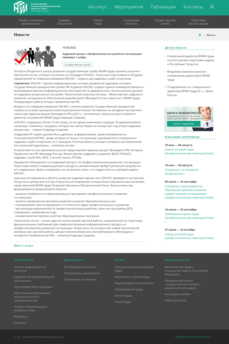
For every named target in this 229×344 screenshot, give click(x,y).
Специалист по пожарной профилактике (181, 172)
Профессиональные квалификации (31, 21)
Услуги (119, 260)
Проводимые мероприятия (82, 273)
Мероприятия (129, 7)
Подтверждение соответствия (133, 283)
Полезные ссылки (177, 260)
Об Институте (23, 260)
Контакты (193, 7)
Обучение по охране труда (132, 277)
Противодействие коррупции (33, 287)
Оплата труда (123, 295)
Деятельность (74, 260)
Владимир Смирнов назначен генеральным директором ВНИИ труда (188, 75)
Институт (97, 7)
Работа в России (175, 300)
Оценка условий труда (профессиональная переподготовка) (189, 153)
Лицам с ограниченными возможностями (30, 308)
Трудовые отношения (64, 21)
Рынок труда (122, 302)
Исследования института (80, 267)
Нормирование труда (128, 289)
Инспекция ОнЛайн (177, 294)
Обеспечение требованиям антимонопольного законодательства (32, 296)
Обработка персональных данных (193, 337)
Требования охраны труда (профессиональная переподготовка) (189, 217)
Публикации (163, 7)
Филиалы (20, 316)
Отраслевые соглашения (80, 279)
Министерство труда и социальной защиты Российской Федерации (186, 270)
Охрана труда (97, 21)
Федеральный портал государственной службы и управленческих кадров (182, 284)
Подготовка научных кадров (198, 21)
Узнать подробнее (183, 123)
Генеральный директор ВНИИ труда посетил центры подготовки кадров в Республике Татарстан (190, 60)
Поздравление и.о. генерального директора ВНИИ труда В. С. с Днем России (190, 91)
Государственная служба (165, 21)
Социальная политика (131, 21)
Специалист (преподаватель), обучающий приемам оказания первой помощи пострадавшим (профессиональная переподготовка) (189, 193)
